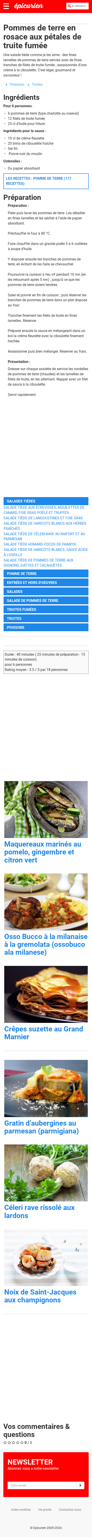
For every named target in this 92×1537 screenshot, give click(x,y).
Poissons (17, 84)
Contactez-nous (70, 1509)
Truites (37, 84)
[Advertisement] (46, 447)
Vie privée (44, 1509)
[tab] (46, 501)
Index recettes (21, 1509)
